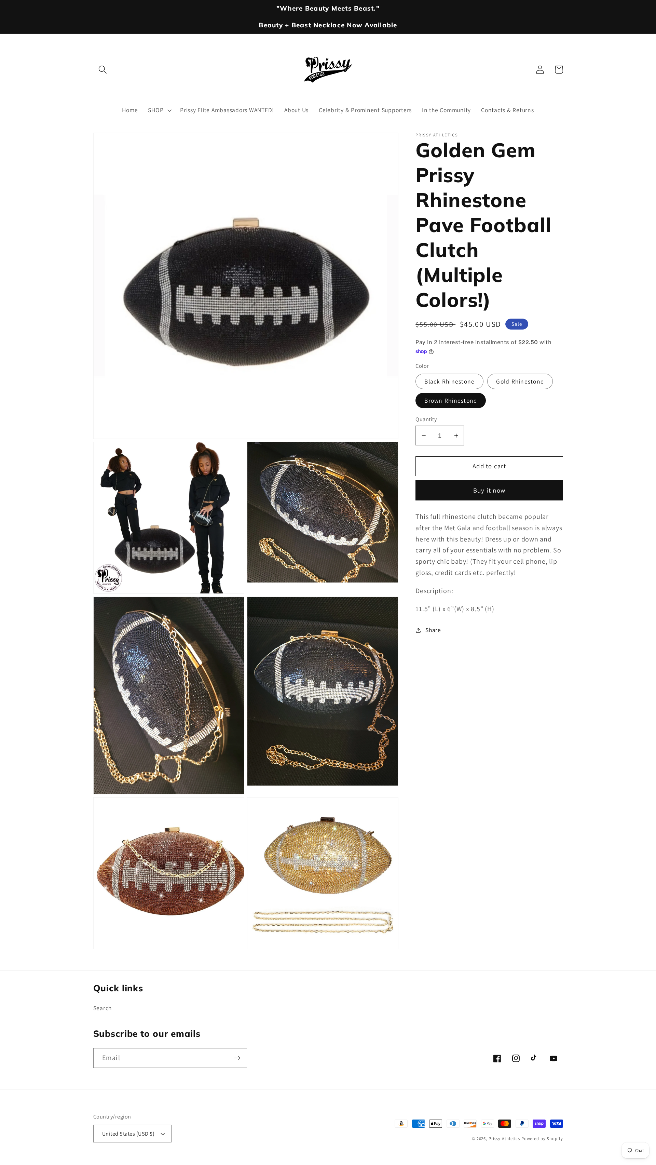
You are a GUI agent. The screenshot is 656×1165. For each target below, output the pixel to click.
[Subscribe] (237, 1058)
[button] (102, 69)
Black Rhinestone (449, 381)
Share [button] (433, 630)
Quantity (426, 419)
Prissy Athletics (505, 1138)
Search (102, 1008)
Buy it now (489, 490)
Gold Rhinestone (520, 381)
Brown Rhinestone (450, 400)
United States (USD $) (128, 1133)
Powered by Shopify (542, 1138)
